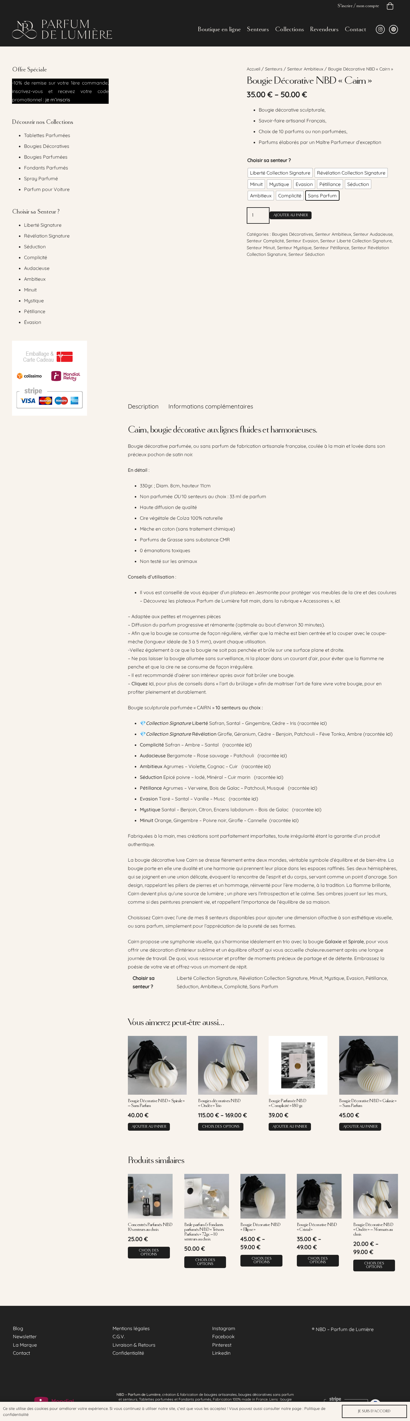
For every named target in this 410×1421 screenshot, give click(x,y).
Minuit (30, 290)
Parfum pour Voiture (47, 189)
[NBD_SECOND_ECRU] (62, 29)
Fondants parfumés (195, 1399)
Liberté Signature (43, 225)
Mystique (34, 301)
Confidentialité (128, 1353)
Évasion (32, 322)
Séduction (35, 247)
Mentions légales (131, 1328)
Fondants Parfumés (46, 168)
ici (322, 723)
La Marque (25, 1345)
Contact (21, 1353)
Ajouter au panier (290, 215)
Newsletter (25, 1336)
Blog (18, 1328)
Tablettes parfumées (156, 1399)
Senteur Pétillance (331, 247)
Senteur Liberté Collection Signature (356, 241)
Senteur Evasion (302, 241)
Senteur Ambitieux (305, 69)
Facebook (223, 1336)
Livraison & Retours (134, 1345)
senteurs (130, 1399)
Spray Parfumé (41, 178)
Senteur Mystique (294, 247)
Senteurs (273, 69)
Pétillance (34, 311)
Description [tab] (143, 406)
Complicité (35, 257)
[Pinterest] (393, 29)
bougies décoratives (255, 1394)
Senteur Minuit (261, 247)
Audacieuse (37, 268)
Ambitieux (35, 279)
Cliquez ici (142, 684)
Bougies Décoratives (292, 234)
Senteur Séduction (306, 254)
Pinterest (221, 1345)
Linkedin (221, 1353)
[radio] (280, 172)
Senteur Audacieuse (373, 234)
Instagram (223, 1328)
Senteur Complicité (265, 241)
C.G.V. (119, 1336)
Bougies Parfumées (46, 157)
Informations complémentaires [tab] (210, 406)
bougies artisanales (220, 1394)
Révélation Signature (47, 236)
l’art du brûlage (236, 684)
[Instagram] (380, 29)
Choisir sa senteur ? (269, 160)
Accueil (253, 69)
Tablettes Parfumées (47, 135)
